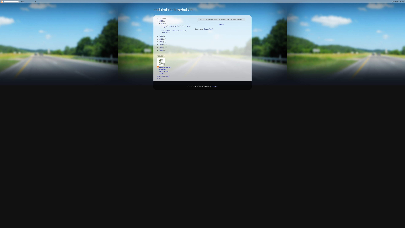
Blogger (214, 86)
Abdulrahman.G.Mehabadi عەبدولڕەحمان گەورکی (165, 70)
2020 (161, 39)
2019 (161, 42)
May (162, 23)
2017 (161, 47)
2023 (161, 21)
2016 (161, 50)
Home (221, 25)
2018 (161, 44)
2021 (161, 36)
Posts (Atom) (208, 29)
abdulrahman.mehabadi (173, 10)
